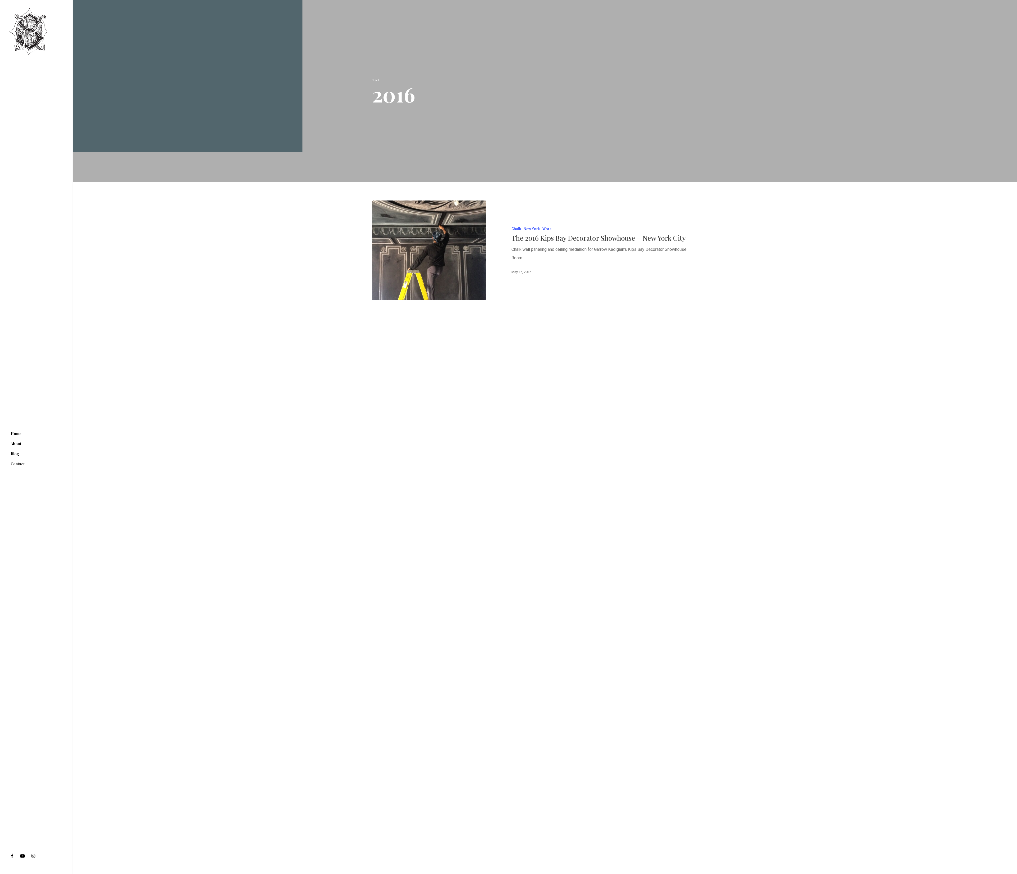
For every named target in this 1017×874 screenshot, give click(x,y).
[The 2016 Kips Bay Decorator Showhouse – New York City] (429, 250)
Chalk (516, 229)
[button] (1007, 3)
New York (532, 229)
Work (546, 229)
